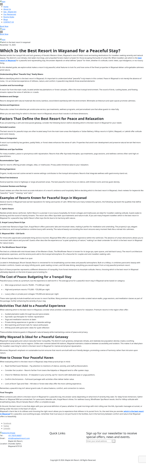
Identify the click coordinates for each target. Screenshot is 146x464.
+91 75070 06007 (14, 435)
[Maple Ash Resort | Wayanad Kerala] (2, 1)
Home (5, 6)
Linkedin (6, 428)
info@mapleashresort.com (19, 438)
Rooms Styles (8, 17)
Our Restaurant (9, 14)
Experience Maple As (62, 455)
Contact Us (58, 451)
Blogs (5, 19)
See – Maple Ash (9, 12)
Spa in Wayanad (60, 446)
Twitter (6, 426)
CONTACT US (8, 22)
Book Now (4, 26)
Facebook (7, 423)
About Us (7, 9)
